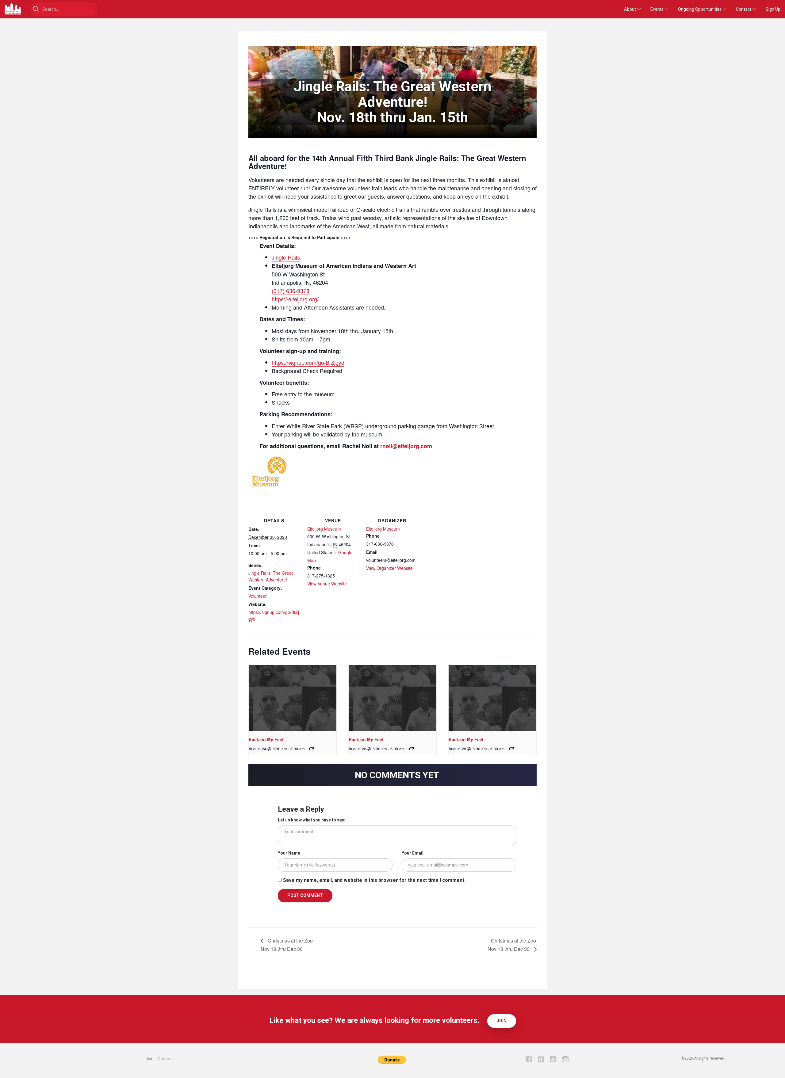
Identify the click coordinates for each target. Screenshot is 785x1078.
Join (502, 1020)
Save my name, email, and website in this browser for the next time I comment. (374, 880)
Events (657, 9)
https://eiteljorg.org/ (295, 299)
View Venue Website (327, 584)
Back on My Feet (266, 739)
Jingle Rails (286, 257)
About (630, 9)
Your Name (289, 853)
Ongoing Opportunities (700, 9)
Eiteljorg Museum (324, 529)
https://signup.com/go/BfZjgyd (308, 362)
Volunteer (257, 596)
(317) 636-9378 (290, 291)
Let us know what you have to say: (311, 819)
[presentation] (292, 698)
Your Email (412, 853)
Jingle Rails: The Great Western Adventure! (270, 576)
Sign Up (773, 9)
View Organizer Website (389, 568)
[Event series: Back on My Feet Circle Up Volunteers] (311, 748)
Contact (744, 9)
